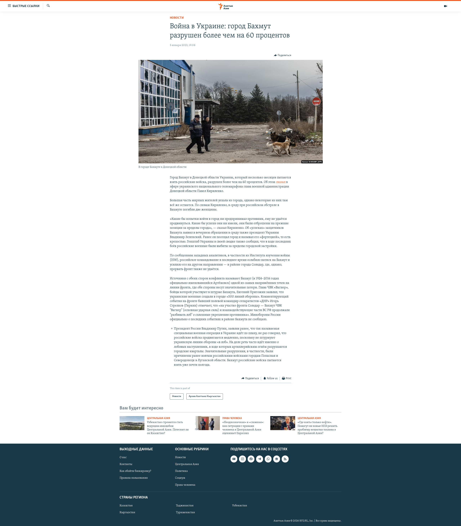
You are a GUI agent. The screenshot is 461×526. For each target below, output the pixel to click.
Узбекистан (239, 505)
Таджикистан (185, 505)
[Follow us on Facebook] (251, 458)
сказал (280, 182)
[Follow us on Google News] (276, 458)
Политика (181, 471)
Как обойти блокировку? (135, 471)
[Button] (282, 55)
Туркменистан (185, 512)
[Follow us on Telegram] (259, 458)
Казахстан (126, 505)
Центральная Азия (158, 418)
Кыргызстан (127, 512)
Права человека (232, 418)
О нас (123, 457)
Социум (180, 478)
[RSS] (285, 458)
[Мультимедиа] (445, 6)
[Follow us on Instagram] (242, 458)
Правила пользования (134, 478)
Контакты (126, 464)
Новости (177, 18)
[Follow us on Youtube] (233, 458)
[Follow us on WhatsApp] (268, 458)
